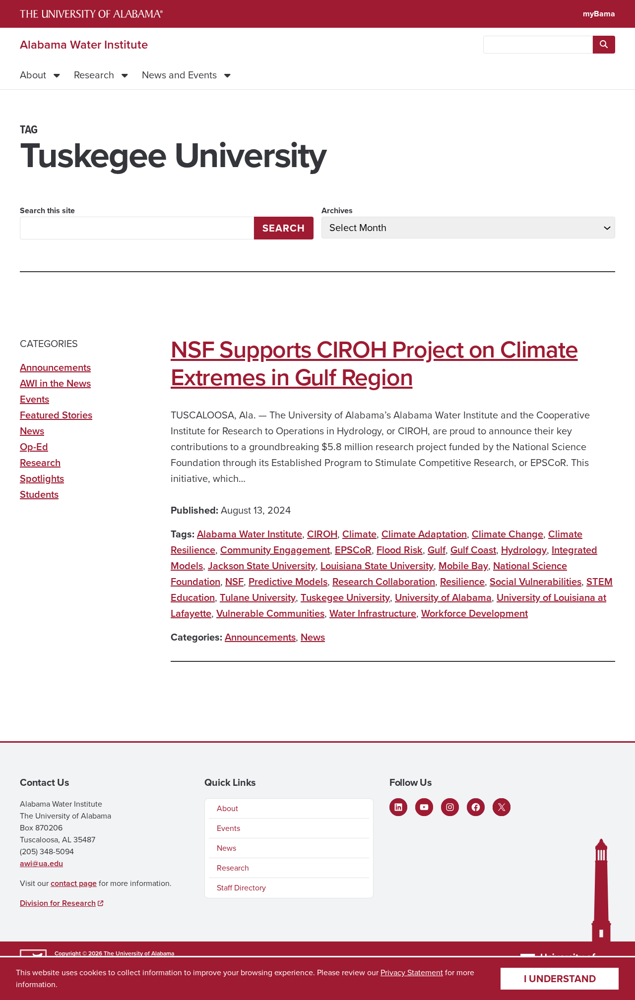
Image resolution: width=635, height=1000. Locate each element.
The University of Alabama (139, 953)
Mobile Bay (463, 565)
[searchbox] (538, 45)
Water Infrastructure (372, 613)
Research (94, 74)
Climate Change (507, 534)
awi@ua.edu (41, 863)
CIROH (322, 534)
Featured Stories (56, 415)
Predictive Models (288, 581)
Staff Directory (241, 887)
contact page (74, 883)
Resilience (462, 581)
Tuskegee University (345, 597)
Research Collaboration (383, 581)
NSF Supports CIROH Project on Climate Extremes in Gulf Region (374, 363)
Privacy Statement (412, 972)
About (33, 74)
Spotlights (42, 478)
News (313, 637)
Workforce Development (474, 613)
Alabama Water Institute (84, 45)
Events (34, 399)
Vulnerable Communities (270, 613)
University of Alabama (443, 597)
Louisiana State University (377, 565)
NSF (234, 581)
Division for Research (58, 903)
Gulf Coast (473, 549)
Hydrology (524, 549)
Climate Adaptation (424, 534)
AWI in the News (55, 383)
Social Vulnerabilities (535, 581)
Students (39, 494)
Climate (359, 534)
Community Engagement (275, 549)
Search (283, 228)
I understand (560, 978)
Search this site (47, 210)
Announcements (260, 637)
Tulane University (258, 597)
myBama (599, 13)
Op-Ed (34, 446)
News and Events (179, 74)
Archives (337, 210)
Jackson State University (262, 565)
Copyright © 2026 (78, 953)
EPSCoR (353, 549)
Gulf (436, 549)
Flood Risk (400, 549)
